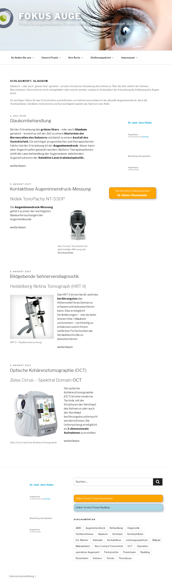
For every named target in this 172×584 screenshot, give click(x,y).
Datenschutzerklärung (21, 576)
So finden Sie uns (21, 57)
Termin (110, 558)
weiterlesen (18, 165)
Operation (142, 546)
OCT (77, 380)
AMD (78, 528)
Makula (156, 540)
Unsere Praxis (49, 57)
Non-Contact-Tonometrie (109, 546)
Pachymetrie (111, 552)
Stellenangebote (101, 57)
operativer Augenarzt (88, 552)
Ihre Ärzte (74, 57)
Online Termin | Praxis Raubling (93, 507)
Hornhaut (75, 412)
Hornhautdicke (65, 252)
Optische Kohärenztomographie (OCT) (48, 370)
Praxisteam (129, 552)
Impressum (128, 57)
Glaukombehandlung (30, 120)
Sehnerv (97, 558)
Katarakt (98, 540)
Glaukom (81, 129)
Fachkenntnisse (85, 534)
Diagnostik (133, 528)
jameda (145, 137)
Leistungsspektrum (137, 540)
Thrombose (125, 558)
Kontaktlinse (114, 540)
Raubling (145, 552)
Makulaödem (83, 546)
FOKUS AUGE (50, 16)
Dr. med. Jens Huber (140, 122)
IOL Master (82, 540)
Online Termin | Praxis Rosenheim (94, 498)
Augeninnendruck (65, 145)
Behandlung (116, 528)
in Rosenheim (133, 168)
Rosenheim (82, 558)
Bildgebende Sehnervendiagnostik (44, 276)
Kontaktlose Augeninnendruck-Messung (50, 188)
